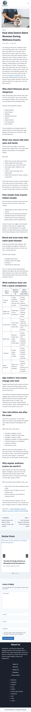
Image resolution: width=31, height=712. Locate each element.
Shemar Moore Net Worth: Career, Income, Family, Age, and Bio (8, 522)
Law (12, 696)
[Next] (27, 556)
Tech (12, 698)
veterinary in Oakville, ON (15, 75)
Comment (6, 593)
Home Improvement (17, 691)
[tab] (12, 573)
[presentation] (15, 549)
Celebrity (14, 682)
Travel (13, 700)
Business (13, 680)
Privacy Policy (15, 675)
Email (5, 621)
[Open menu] (28, 3)
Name (5, 614)
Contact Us (15, 669)
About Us (15, 664)
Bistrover (15, 667)
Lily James (6, 43)
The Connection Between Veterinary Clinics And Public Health (23, 522)
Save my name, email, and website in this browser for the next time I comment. (15, 633)
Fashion (13, 684)
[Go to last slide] (4, 556)
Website (5, 628)
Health (4, 30)
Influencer (14, 694)
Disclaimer (15, 672)
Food (12, 687)
